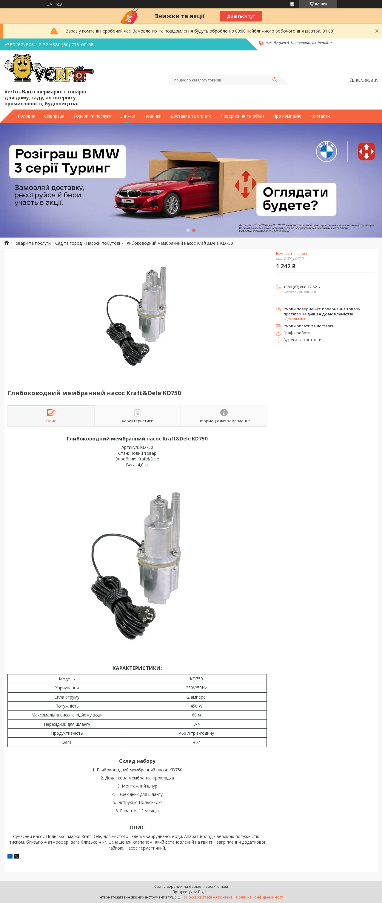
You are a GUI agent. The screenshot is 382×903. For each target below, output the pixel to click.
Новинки (152, 116)
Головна (26, 116)
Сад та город (68, 243)
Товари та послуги (92, 116)
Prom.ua (221, 886)
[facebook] (10, 857)
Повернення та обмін (242, 116)
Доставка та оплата (191, 116)
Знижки (127, 116)
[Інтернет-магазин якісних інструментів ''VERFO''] (49, 68)
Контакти (320, 116)
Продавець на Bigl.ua (191, 891)
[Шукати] (275, 80)
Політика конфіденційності (260, 897)
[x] (16, 857)
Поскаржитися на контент (209, 897)
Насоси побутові (103, 243)
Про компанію (287, 116)
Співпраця (54, 116)
